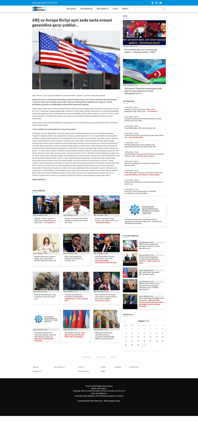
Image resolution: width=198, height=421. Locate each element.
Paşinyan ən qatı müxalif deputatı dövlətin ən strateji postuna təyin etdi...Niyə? (76, 220)
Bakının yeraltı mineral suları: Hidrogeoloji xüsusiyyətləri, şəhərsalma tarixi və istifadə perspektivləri (149, 287)
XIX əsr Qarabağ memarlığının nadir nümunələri (151, 302)
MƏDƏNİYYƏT (37, 371)
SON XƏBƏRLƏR (86, 9)
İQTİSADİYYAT (134, 367)
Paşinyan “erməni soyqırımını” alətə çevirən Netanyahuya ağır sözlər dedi (45, 220)
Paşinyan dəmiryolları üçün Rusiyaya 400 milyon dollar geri (106, 220)
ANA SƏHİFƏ (71, 9)
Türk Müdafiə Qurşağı (75, 335)
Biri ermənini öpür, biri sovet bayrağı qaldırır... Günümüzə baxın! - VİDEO (140, 50)
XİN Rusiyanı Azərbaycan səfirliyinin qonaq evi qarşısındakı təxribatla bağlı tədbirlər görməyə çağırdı (104, 336)
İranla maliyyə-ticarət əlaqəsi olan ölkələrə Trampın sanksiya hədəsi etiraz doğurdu (106, 298)
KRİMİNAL (118, 367)
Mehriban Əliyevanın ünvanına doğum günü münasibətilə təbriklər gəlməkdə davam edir (45, 259)
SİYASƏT (81, 367)
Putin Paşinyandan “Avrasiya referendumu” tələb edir (106, 260)
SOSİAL (103, 367)
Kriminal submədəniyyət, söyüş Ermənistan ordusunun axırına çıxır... (45, 297)
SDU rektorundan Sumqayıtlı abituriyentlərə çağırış (149, 273)
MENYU (125, 9)
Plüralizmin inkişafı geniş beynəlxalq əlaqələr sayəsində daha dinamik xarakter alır (45, 337)
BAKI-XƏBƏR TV (102, 9)
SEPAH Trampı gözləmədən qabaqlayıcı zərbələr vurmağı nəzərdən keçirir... (149, 246)
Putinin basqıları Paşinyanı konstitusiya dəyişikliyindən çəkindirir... (149, 260)
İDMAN (103, 371)
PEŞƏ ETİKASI (101, 357)
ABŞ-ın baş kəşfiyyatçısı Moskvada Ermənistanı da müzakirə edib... (73, 259)
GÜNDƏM (36, 367)
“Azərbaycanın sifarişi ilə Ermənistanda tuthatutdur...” (76, 298)
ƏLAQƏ (115, 9)
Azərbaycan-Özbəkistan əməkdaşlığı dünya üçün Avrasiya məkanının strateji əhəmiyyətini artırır (143, 91)
